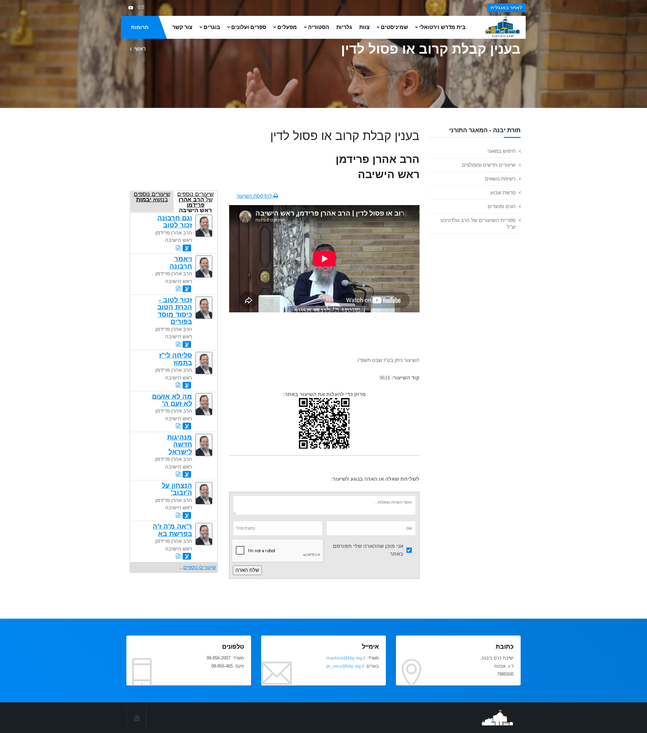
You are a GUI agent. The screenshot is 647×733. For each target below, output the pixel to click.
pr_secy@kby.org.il (345, 666)
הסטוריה (318, 27)
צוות (364, 27)
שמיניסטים (394, 27)
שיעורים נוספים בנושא (152, 196)
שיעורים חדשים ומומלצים (489, 165)
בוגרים (212, 27)
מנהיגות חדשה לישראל (179, 444)
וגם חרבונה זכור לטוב (174, 221)
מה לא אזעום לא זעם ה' (172, 400)
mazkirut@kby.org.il (346, 657)
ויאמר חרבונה (181, 262)
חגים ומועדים (502, 206)
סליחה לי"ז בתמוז (175, 358)
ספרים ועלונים (248, 27)
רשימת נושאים (500, 178)
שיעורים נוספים (199, 567)
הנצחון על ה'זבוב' (177, 489)
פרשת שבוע (503, 192)
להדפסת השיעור (255, 196)
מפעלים (287, 27)
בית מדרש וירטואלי (442, 27)
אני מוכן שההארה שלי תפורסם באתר (368, 550)
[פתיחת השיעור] (178, 248)
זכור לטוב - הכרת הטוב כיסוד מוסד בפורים (174, 310)
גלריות (344, 27)
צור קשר (182, 27)
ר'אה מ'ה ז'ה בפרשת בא (172, 530)
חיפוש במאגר (501, 151)
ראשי (140, 49)
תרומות (140, 27)
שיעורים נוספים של (195, 201)
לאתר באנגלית (506, 7)
